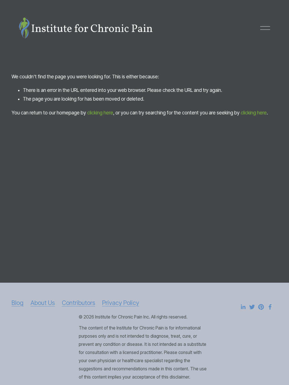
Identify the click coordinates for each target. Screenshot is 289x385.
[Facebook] (270, 307)
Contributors (78, 302)
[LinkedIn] (243, 307)
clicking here (100, 113)
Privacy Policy (120, 302)
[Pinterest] (261, 307)
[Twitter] (252, 307)
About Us (42, 302)
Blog (17, 302)
